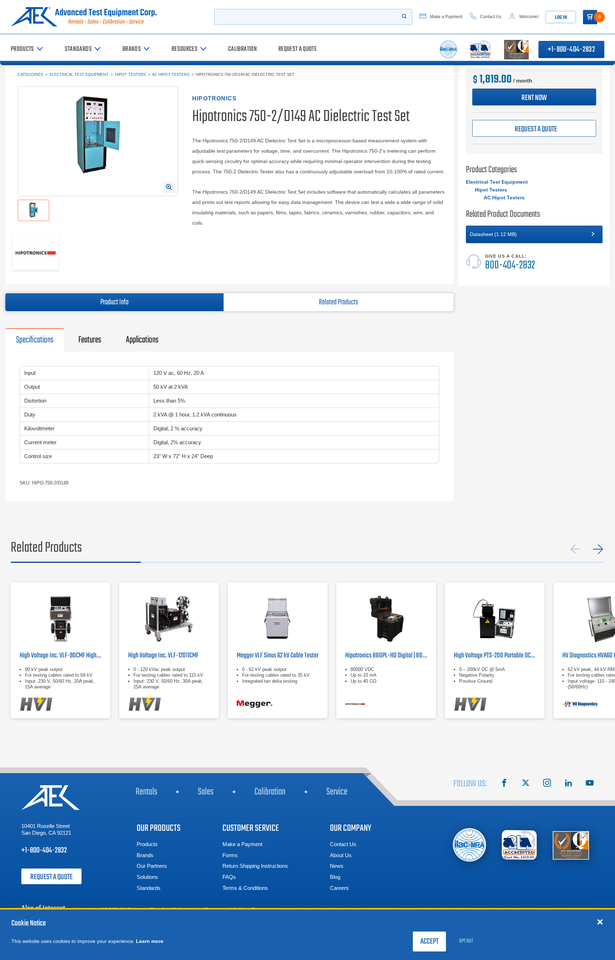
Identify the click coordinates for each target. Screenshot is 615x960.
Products (147, 844)
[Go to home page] (86, 17)
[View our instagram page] (547, 784)
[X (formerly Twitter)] (526, 784)
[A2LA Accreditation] (519, 845)
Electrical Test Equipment (79, 74)
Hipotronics (214, 98)
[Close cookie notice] (600, 921)
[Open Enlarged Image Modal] (169, 187)
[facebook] (504, 784)
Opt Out (466, 941)
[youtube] (590, 784)
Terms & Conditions (245, 888)
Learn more (149, 941)
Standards (149, 888)
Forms (230, 855)
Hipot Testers (130, 74)
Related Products (338, 302)
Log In (561, 18)
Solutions (147, 877)
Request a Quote (51, 877)
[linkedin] (568, 784)
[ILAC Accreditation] (470, 845)
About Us (341, 855)
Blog (335, 877)
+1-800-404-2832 (571, 49)
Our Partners (152, 866)
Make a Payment (242, 844)
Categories (30, 74)
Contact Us (343, 844)
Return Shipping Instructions (255, 866)
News (336, 866)
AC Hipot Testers (170, 74)
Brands (145, 855)
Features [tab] (89, 340)
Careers (339, 888)
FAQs (229, 877)
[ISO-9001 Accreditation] (571, 845)
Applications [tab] (142, 340)
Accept (429, 941)
